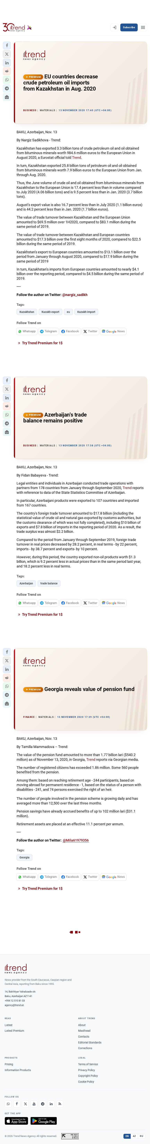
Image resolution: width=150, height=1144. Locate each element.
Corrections (85, 1048)
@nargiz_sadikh (75, 295)
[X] (25, 1104)
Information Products (18, 1070)
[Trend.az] (17, 27)
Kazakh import (86, 311)
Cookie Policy (86, 1081)
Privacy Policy (86, 1070)
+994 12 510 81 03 (15, 1000)
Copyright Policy (88, 1075)
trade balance (49, 583)
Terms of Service (88, 1064)
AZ (134, 1136)
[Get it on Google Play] (43, 1121)
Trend (76, 157)
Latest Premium (14, 1030)
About (82, 1025)
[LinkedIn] (51, 1104)
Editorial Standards (89, 1042)
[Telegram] (42, 1104)
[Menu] (143, 27)
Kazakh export (50, 311)
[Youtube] (34, 1104)
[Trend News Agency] (16, 969)
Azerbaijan (26, 583)
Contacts (83, 1036)
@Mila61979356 (76, 840)
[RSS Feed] (59, 1104)
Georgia (24, 857)
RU (141, 1136)
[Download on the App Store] (16, 1121)
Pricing (9, 1064)
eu (68, 311)
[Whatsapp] (8, 1104)
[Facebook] (16, 1104)
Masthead (84, 1030)
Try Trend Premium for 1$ (41, 343)
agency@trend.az (14, 1005)
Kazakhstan (27, 311)
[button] (7, 45)
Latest (8, 1025)
